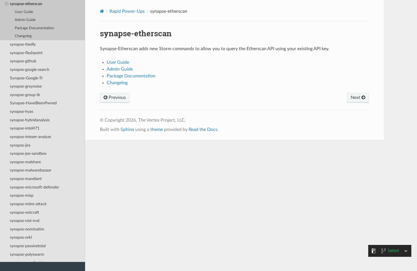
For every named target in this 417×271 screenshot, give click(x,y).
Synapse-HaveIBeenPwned (33, 103)
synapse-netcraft (24, 212)
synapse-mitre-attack (28, 204)
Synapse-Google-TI (26, 78)
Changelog (23, 36)
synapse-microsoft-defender (34, 187)
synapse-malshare (25, 162)
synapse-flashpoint (26, 53)
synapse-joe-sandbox (28, 153)
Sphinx (127, 129)
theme (156, 129)
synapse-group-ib (25, 95)
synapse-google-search (29, 69)
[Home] (102, 11)
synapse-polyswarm (27, 254)
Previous (117, 97)
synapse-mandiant (26, 179)
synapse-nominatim (27, 229)
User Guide (24, 12)
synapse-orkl (21, 237)
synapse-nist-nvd (24, 221)
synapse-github (23, 61)
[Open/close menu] (6, 4)
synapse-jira (20, 145)
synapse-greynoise (26, 86)
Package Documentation (34, 28)
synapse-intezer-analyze (30, 137)
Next (356, 97)
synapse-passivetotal (28, 246)
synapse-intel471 (24, 128)
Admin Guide (25, 20)
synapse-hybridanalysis (30, 120)
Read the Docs (203, 129)
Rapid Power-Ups (127, 11)
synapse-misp (21, 195)
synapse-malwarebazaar (30, 170)
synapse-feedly (23, 44)
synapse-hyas (21, 111)
